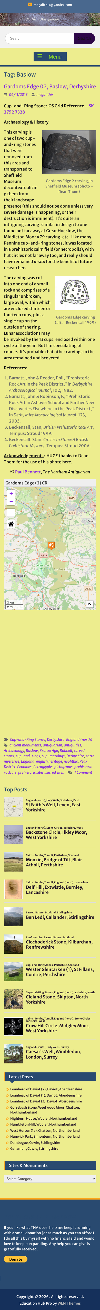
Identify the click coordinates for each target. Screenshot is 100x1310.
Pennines (24, 766)
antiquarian (52, 745)
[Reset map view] (11, 524)
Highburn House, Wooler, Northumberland (43, 1118)
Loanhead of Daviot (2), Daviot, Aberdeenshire (46, 1089)
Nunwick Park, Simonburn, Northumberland (45, 1136)
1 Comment (83, 772)
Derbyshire (55, 739)
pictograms (63, 766)
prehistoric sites (31, 772)
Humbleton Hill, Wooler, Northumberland (43, 1124)
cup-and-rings (28, 756)
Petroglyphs (43, 766)
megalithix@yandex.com (53, 5)
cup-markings (53, 756)
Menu (55, 57)
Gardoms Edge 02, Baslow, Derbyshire (50, 86)
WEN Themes (69, 1303)
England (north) (79, 739)
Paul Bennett (28, 471)
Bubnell (66, 750)
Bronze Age (48, 750)
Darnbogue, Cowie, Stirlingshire (35, 1142)
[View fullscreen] (11, 513)
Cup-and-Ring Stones (27, 739)
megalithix (45, 94)
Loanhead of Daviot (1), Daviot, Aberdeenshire (46, 1095)
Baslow (32, 750)
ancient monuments (25, 745)
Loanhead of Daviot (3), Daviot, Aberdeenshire (46, 1101)
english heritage (49, 761)
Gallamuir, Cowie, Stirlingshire (34, 1148)
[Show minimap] (89, 604)
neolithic (71, 761)
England (27, 761)
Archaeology (14, 750)
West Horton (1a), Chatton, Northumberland (45, 1130)
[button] (51, 545)
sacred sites (54, 772)
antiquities (72, 745)
